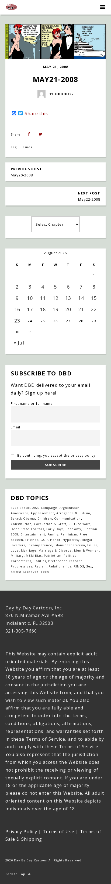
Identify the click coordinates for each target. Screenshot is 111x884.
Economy (73, 529)
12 (55, 298)
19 (55, 309)
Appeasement (42, 513)
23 (17, 320)
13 (68, 298)
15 (94, 298)
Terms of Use (58, 832)
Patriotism (52, 555)
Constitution (21, 524)
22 (94, 309)
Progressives (21, 566)
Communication (67, 518)
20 (68, 309)
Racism (41, 566)
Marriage (28, 550)
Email (15, 427)
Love (15, 550)
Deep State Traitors (27, 529)
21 (81, 309)
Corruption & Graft (50, 524)
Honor (55, 540)
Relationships (60, 566)
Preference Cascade (65, 561)
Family (52, 534)
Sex (89, 566)
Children (44, 518)
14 (81, 298)
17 (30, 309)
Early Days (55, 529)
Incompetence (39, 545)
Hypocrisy (71, 540)
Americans (20, 513)
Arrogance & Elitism (73, 513)
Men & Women (86, 550)
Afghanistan (69, 508)
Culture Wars (79, 524)
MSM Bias (33, 555)
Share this (36, 113)
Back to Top (15, 874)
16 (17, 309)
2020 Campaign (45, 508)
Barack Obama (23, 518)
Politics (40, 561)
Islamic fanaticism (69, 545)
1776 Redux (20, 508)
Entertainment (32, 534)
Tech (45, 572)
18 (43, 309)
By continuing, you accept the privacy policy (56, 455)
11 (43, 298)
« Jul (18, 342)
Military (17, 555)
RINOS (79, 566)
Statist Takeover (25, 572)
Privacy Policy (21, 832)
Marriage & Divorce (55, 550)
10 (30, 298)
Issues (27, 147)
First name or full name (32, 403)
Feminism (69, 534)
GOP (44, 540)
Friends (31, 540)
